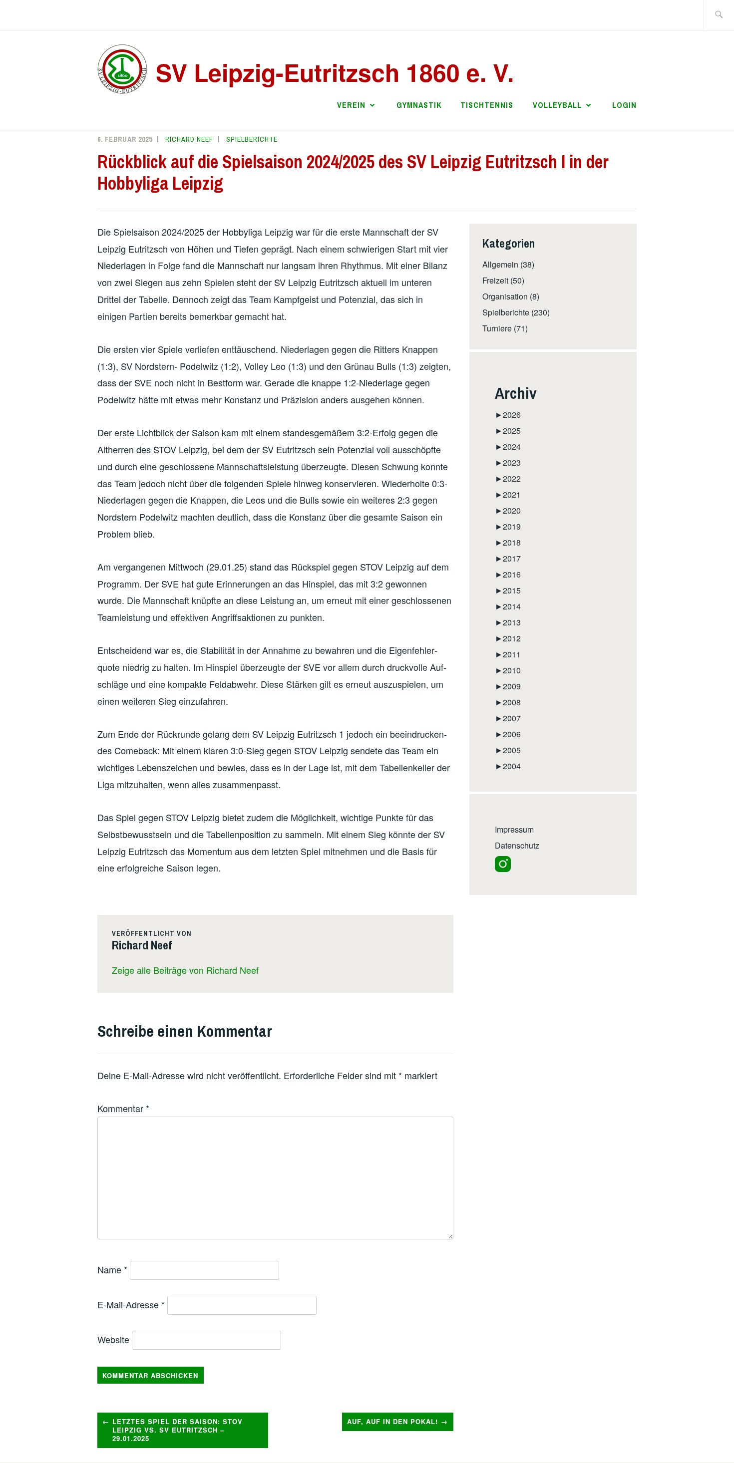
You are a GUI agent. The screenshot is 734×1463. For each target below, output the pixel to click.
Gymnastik (418, 104)
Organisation (505, 296)
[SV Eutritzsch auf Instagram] (503, 869)
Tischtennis (486, 104)
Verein (351, 104)
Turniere (497, 328)
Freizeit (495, 280)
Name (112, 1269)
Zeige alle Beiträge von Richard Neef (185, 969)
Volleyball (557, 104)
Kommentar (123, 1108)
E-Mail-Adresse (131, 1304)
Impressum (514, 829)
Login (624, 104)
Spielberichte (252, 139)
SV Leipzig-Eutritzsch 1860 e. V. (335, 72)
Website (113, 1339)
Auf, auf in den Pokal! (392, 1421)
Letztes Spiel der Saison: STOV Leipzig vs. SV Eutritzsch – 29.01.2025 (177, 1430)
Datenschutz (517, 845)
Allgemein (500, 264)
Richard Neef (189, 139)
